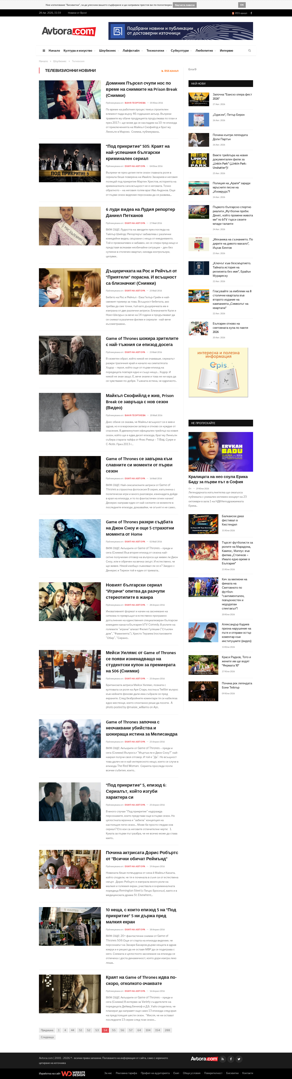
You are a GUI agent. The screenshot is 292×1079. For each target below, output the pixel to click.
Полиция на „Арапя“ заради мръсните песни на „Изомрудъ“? (231, 187)
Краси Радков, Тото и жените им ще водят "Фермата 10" (236, 661)
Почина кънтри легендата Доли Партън (230, 137)
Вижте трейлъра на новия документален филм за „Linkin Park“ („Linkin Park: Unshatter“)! (230, 161)
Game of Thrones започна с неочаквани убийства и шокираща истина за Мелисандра (141, 728)
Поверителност (213, 1073)
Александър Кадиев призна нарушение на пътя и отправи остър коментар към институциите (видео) (236, 633)
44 (72, 1030)
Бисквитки (232, 1073)
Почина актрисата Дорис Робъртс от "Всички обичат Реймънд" (142, 856)
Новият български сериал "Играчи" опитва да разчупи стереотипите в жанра (135, 591)
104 (148, 1030)
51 (80, 1030)
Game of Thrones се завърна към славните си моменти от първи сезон (139, 465)
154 (157, 1030)
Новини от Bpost (77, 12)
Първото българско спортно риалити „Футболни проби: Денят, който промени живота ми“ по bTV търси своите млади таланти (233, 215)
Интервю (226, 50)
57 (130, 1030)
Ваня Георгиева (135, 102)
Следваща (47, 1037)
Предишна (47, 1030)
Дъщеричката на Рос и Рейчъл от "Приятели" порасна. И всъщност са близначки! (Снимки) (141, 277)
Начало (54, 50)
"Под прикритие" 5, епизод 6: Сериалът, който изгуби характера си (136, 792)
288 (167, 1030)
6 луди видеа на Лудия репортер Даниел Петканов (140, 213)
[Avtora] (69, 30)
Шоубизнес (107, 50)
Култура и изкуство (78, 50)
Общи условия (191, 1073)
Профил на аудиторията (155, 1073)
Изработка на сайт (50, 1073)
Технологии (155, 50)
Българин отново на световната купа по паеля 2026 (230, 328)
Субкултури (180, 50)
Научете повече (185, 5)
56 (122, 1030)
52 (88, 1030)
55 (114, 1030)
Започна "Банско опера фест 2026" (232, 97)
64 (139, 1030)
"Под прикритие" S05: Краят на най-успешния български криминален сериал (138, 153)
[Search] (249, 51)
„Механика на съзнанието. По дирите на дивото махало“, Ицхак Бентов (233, 244)
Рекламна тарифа (126, 1073)
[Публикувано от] (191, 488)
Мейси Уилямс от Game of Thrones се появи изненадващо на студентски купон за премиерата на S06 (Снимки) (141, 662)
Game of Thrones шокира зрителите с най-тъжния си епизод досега (142, 342)
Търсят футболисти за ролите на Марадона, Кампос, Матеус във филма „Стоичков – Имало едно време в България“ (237, 553)
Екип (176, 1073)
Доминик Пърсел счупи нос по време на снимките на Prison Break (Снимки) (141, 90)
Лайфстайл (131, 50)
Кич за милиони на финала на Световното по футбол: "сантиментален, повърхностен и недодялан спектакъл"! (234, 594)
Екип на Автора (135, 166)
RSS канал (240, 13)
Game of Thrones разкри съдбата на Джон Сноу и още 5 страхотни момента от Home (140, 528)
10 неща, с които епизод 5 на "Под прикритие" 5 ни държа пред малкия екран (141, 916)
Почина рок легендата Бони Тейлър (237, 686)
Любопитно (204, 50)
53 (97, 1030)
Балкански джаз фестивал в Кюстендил (233, 520)
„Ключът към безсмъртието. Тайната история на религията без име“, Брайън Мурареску (232, 269)
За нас (108, 1073)
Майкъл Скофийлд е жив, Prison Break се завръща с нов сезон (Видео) (140, 402)
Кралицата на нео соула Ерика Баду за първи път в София (218, 479)
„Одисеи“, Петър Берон (229, 115)
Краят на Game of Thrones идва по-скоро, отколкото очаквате (141, 981)
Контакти (247, 1073)
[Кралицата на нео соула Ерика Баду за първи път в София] (221, 452)
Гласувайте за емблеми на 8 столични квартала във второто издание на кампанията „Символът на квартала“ (232, 299)
